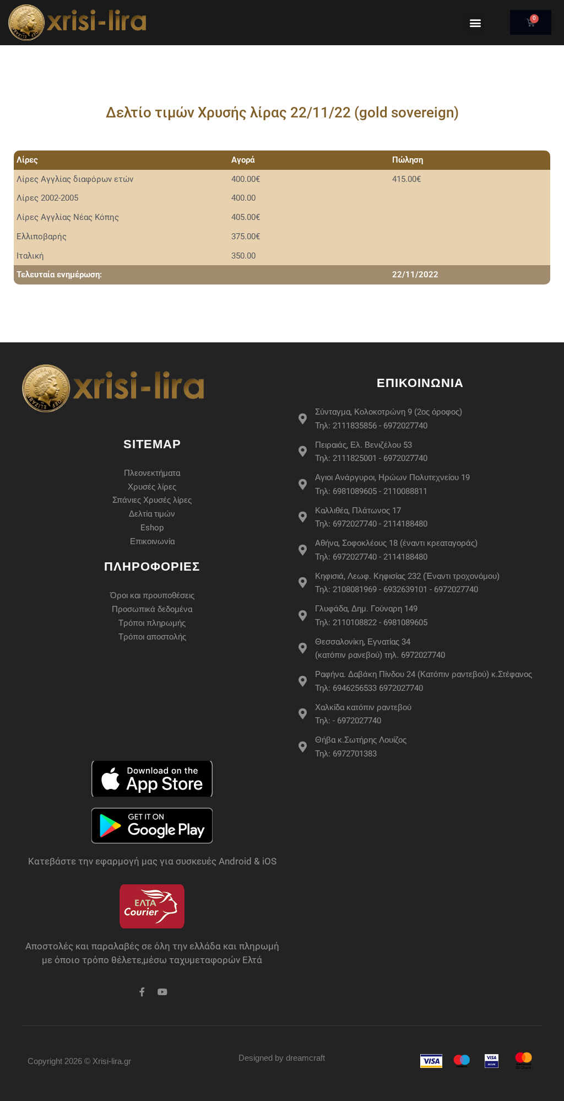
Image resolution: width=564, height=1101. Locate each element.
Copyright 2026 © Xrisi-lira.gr (79, 1061)
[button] (475, 22)
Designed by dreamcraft (281, 1057)
